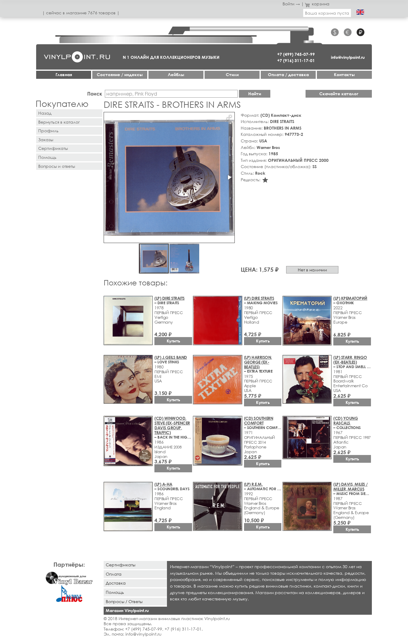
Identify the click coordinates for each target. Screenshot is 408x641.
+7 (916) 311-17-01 (296, 60)
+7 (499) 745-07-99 (296, 54)
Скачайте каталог (338, 93)
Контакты (344, 74)
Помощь (47, 157)
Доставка (116, 582)
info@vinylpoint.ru (348, 57)
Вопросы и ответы (56, 166)
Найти (254, 93)
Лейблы (176, 74)
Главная (64, 74)
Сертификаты (53, 148)
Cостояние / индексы (120, 74)
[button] (229, 117)
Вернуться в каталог (59, 121)
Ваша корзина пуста (327, 13)
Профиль (48, 130)
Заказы (45, 139)
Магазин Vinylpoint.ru (127, 610)
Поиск (94, 93)
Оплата (114, 574)
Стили (232, 74)
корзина (320, 3)
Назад (44, 113)
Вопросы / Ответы (124, 601)
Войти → (291, 3)
